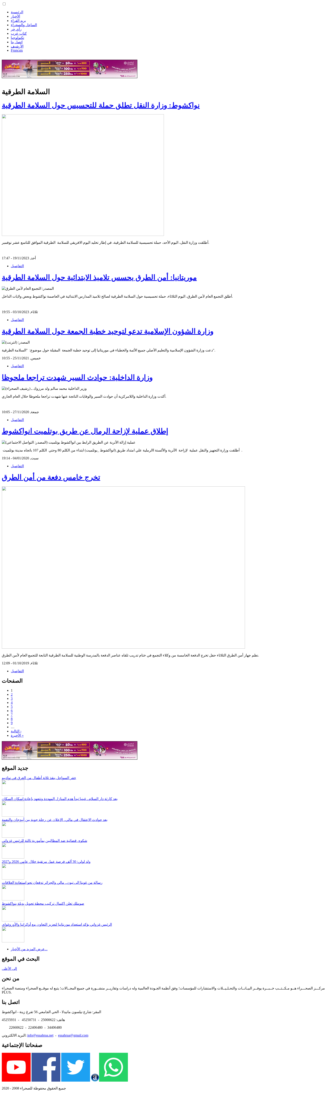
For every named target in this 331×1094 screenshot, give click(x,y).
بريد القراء (18, 21)
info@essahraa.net (40, 1035)
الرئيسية (17, 12)
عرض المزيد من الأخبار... (29, 949)
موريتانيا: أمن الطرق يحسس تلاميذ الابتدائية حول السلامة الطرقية (99, 277)
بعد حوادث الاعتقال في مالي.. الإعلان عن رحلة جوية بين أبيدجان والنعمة (54, 820)
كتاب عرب (19, 33)
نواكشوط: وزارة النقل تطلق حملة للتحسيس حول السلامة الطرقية (101, 105)
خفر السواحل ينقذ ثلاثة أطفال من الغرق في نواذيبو (39, 778)
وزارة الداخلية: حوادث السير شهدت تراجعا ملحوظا (77, 377)
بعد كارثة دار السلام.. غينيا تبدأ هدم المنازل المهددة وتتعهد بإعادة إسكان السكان (60, 799)
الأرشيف (17, 46)
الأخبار (15, 16)
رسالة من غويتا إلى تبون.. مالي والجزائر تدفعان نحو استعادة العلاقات (52, 882)
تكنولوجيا (17, 38)
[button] (4, 3)
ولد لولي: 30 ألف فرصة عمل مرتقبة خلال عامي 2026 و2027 (46, 862)
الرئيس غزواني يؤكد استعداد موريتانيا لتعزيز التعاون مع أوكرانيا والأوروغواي (57, 924)
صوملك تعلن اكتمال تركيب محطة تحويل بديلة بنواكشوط (43, 903)
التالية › (16, 731)
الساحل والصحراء (24, 25)
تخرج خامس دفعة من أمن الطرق (51, 477)
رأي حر (16, 29)
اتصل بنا (17, 42)
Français (17, 50)
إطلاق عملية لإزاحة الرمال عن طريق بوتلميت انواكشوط (85, 431)
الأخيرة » (17, 735)
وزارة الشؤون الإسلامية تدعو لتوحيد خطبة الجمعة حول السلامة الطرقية (107, 331)
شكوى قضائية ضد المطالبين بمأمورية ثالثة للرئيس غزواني (44, 841)
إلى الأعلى (9, 969)
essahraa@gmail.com (73, 1035)
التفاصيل (17, 266)
